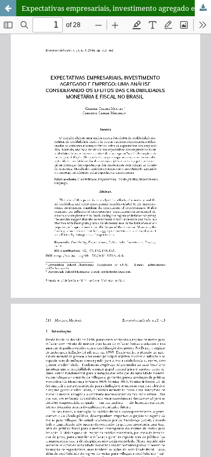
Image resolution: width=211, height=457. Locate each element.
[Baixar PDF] (203, 8)
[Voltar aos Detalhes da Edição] (8, 8)
